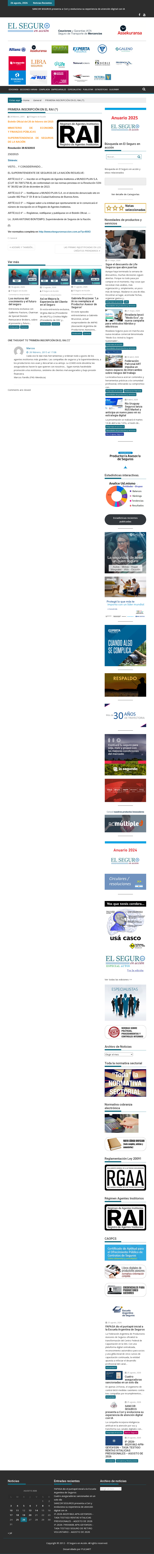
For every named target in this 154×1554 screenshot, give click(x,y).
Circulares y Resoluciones (127, 1461)
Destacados (14, 327)
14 (36, 1510)
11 (17, 1510)
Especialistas (74, 89)
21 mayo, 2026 (113, 260)
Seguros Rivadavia (113, 352)
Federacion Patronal (133, 391)
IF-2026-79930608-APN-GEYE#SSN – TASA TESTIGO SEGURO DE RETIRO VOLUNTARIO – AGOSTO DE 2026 (73, 1528)
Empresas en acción (114, 302)
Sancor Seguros (131, 1432)
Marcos (30, 348)
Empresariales (58, 89)
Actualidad (110, 1397)
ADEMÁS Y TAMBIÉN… (23, 247)
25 (17, 1519)
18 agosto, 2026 (18, 287)
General (13, 238)
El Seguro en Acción (37, 116)
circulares (110, 1461)
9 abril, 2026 (132, 399)
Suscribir (114, 89)
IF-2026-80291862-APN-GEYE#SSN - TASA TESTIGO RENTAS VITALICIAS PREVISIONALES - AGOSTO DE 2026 (86, 8)
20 (30, 1514)
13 (30, 1510)
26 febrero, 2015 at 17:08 (42, 352)
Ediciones (13, 89)
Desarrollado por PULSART (77, 1549)
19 (23, 1514)
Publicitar (88, 89)
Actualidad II (111, 1367)
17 (11, 1514)
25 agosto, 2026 (114, 1322)
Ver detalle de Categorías (125, 194)
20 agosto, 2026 (134, 1437)
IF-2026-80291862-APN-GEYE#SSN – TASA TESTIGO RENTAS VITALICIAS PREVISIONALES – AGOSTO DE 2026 (73, 1517)
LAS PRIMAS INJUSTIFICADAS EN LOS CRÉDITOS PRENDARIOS (82, 249)
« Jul (10, 1532)
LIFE (126, 302)
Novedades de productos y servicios (121, 305)
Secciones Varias (28, 89)
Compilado (44, 89)
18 (17, 1514)
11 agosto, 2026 (80, 287)
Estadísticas (101, 89)
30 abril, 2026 (133, 357)
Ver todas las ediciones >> (118, 979)
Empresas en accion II (115, 426)
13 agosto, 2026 (49, 287)
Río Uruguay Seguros (114, 434)
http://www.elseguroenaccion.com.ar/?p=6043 (65, 231)
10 (11, 1510)
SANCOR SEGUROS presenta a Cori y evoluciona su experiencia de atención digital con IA (73, 1507)
